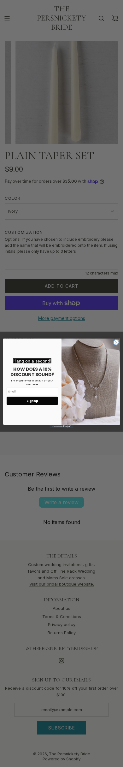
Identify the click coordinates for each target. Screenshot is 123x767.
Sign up (32, 401)
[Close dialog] (116, 342)
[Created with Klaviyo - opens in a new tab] (61, 426)
